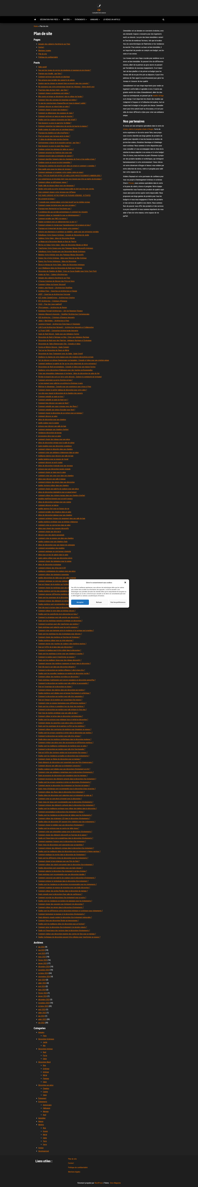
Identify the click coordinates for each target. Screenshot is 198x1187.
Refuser (99, 602)
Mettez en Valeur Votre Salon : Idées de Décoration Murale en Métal (63, 245)
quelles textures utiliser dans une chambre (53, 485)
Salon (45, 1059)
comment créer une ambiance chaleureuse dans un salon (58, 452)
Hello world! (42, 67)
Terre (45, 1141)
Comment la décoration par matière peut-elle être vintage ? (59, 736)
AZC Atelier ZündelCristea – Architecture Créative (56, 298)
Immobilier (42, 1118)
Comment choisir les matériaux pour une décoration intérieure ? (61, 588)
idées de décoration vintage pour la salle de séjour (56, 443)
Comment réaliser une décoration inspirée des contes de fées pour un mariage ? (67, 934)
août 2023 (42, 1009)
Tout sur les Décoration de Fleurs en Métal (53, 350)
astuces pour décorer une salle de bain (52, 426)
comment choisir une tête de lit (49, 532)
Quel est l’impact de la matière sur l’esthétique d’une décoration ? (61, 584)
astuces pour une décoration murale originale (54, 469)
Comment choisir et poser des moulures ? (53, 110)
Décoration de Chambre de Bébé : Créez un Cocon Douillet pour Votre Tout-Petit (67, 271)
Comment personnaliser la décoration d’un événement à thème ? (61, 812)
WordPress (99, 1183)
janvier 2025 (42, 963)
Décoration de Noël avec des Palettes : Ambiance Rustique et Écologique (64, 340)
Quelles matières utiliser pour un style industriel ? (55, 640)
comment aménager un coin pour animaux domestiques (57, 581)
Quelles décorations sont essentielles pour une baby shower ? (60, 868)
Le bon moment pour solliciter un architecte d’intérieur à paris (60, 383)
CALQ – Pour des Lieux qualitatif (50, 304)
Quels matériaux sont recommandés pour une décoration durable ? (62, 874)
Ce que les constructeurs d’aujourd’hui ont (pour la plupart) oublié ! (62, 103)
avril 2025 (41, 953)
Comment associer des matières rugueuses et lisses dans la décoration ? (64, 663)
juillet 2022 (42, 1019)
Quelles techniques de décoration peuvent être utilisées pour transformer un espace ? (69, 937)
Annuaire (94, 19)
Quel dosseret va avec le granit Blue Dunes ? (54, 146)
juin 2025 (41, 947)
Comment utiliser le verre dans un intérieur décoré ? (57, 611)
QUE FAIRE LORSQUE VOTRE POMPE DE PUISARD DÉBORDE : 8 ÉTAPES (64, 195)
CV (99, 10)
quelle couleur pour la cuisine (48, 423)
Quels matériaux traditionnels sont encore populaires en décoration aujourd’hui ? (67, 680)
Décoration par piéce (49, 19)
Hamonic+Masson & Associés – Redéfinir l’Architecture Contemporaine (63, 314)
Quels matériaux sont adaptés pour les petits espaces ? (58, 627)
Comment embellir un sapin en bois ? (51, 396)
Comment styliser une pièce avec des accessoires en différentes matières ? (65, 743)
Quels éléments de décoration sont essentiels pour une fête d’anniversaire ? (65, 762)
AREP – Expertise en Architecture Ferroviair (54, 294)
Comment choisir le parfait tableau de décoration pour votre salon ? (62, 390)
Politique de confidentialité (48, 57)
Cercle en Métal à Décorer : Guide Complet (53, 347)
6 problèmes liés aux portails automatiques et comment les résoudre (63, 212)
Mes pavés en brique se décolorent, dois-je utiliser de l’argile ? (60, 96)
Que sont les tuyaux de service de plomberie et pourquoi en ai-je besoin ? (64, 70)
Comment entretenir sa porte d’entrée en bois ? (55, 380)
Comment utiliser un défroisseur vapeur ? (53, 182)
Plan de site (42, 54)
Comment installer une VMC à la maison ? (53, 218)
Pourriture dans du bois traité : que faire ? (53, 90)
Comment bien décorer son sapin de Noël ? (53, 403)
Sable (45, 1138)
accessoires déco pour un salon (49, 436)
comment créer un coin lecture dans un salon (54, 525)
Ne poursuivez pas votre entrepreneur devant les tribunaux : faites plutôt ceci (66, 87)
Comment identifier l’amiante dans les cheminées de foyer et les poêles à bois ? (67, 159)
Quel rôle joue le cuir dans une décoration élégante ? (57, 667)
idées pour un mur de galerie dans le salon (53, 555)
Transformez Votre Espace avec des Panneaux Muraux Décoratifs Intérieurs (65, 248)
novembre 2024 (44, 970)
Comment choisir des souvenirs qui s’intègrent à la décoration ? (61, 904)
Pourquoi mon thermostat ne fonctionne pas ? (54, 209)
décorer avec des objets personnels (51, 535)
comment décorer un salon (47, 416)
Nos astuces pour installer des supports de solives (56, 80)
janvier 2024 (42, 996)
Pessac (131, 183)
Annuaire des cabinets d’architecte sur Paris (54, 44)
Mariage (46, 1111)
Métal (45, 1075)
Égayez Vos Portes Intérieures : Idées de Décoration (57, 261)
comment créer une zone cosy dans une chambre (56, 476)
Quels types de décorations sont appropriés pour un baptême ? (61, 845)
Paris (45, 1036)
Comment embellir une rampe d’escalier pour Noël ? (56, 410)
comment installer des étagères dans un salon (54, 512)
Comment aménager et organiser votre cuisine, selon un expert (60, 172)
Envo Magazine (115, 1183)
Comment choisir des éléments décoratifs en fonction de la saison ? (62, 835)
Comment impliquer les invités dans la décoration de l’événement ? (62, 855)
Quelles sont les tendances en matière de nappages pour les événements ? (65, 901)
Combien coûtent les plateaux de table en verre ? (56, 149)
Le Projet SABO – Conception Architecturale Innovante (58, 331)
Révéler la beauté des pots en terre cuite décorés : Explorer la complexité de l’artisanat (70, 377)
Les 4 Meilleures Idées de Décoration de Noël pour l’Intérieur (60, 268)
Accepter (80, 602)
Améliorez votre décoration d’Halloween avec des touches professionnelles (65, 370)
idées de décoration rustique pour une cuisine (54, 502)
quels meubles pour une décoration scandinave (55, 446)
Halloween (46, 1108)
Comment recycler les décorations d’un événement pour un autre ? (62, 897)
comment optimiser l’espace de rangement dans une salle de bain (61, 518)
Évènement (42, 1098)
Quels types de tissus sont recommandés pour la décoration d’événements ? (65, 802)
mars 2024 (42, 990)
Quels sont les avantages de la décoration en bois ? (56, 597)
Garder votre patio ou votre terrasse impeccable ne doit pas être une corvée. (66, 189)
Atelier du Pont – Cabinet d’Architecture (52, 274)
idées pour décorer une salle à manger (52, 479)
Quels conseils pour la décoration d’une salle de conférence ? (60, 894)
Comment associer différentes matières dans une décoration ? (60, 594)
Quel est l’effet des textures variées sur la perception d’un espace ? (63, 752)
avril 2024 (41, 986)
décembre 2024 (44, 967)
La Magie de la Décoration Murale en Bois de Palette (57, 241)
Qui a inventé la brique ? (46, 199)
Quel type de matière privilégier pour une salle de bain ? (58, 713)
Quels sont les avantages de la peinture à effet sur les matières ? (61, 726)
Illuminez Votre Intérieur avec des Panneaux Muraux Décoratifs (61, 255)
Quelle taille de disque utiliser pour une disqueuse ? (56, 186)
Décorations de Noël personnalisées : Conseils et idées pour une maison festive (66, 367)
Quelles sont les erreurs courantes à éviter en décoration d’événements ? (64, 782)
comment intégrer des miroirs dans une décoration (56, 482)
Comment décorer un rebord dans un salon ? (54, 106)
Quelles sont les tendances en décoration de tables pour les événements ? (65, 815)
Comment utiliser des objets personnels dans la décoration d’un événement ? (66, 865)
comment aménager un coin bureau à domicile (54, 551)
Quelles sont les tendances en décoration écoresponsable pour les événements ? (67, 884)
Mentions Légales (44, 50)
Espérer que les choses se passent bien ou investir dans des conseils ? (63, 83)
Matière (66, 19)
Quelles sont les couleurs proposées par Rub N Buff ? (57, 120)
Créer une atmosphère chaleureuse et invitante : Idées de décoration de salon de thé (68, 373)
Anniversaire (47, 1105)
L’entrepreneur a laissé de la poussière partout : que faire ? (59, 143)
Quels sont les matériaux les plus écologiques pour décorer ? (60, 634)
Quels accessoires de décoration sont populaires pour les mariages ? (63, 775)
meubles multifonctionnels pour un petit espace (55, 499)
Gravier (45, 1131)
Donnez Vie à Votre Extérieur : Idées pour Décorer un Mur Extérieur (62, 258)
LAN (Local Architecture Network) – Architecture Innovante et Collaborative (66, 327)
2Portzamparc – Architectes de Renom (52, 307)
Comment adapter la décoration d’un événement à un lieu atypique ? (62, 871)
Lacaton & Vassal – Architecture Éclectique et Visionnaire (59, 324)
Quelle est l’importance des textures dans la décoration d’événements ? (64, 930)
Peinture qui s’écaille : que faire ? (50, 73)
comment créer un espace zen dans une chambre (56, 538)
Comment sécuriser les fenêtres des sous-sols (55, 153)
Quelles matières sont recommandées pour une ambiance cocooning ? (63, 604)
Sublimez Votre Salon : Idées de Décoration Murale (56, 238)
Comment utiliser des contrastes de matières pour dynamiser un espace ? (64, 729)
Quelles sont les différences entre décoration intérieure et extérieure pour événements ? (70, 911)
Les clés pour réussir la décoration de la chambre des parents (60, 393)
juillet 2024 (42, 983)
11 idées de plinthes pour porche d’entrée (53, 139)
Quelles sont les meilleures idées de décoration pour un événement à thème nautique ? (69, 851)
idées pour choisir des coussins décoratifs (53, 528)
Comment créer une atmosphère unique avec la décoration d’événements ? (65, 832)
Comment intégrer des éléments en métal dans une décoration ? (61, 601)
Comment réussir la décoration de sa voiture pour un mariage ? (60, 413)
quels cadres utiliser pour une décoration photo (55, 558)
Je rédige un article (111, 19)
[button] (125, 582)
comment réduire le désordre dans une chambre (55, 449)
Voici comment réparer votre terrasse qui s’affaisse (57, 192)
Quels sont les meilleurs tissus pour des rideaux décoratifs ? (59, 660)
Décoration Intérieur (45, 1049)
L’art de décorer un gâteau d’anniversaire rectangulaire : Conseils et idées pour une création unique (73, 360)
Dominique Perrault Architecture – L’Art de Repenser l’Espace (60, 311)
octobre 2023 (43, 1006)
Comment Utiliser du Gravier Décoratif (52, 284)
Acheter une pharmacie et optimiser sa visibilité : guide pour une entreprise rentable (68, 232)
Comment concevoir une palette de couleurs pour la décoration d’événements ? (67, 878)
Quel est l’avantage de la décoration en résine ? (55, 687)
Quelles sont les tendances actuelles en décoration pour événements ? (63, 756)
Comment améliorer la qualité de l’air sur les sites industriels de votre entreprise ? (67, 364)
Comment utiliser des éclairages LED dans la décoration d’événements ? (64, 818)
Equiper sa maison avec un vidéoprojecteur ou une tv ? (57, 222)
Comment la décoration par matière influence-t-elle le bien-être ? (61, 670)
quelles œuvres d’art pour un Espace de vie (53, 509)
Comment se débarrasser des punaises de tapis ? (56, 113)
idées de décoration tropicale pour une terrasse (55, 466)
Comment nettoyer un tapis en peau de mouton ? (55, 116)
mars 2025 (42, 957)
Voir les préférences (117, 602)
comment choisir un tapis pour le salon (52, 472)
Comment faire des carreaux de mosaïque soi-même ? (57, 100)
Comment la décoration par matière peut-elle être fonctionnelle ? (61, 749)
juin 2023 (41, 1016)
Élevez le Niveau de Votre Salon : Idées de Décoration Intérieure (61, 265)
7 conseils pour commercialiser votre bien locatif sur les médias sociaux (64, 202)
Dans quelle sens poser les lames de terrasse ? (55, 169)
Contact (41, 47)
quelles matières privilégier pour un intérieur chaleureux (58, 522)
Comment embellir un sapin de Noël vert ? (53, 400)
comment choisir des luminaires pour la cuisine (54, 561)
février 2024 (42, 993)
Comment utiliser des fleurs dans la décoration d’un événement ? (61, 792)
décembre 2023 (44, 999)
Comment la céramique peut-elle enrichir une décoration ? (59, 617)
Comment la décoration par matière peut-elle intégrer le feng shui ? (62, 710)
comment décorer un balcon (48, 505)
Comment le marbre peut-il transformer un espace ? (57, 657)
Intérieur (46, 1072)
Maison (40, 1121)
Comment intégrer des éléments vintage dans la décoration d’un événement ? (66, 848)
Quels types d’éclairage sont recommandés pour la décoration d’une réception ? (67, 789)
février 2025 (42, 960)
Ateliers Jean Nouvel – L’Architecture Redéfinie (55, 288)
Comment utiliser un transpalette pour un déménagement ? (59, 215)
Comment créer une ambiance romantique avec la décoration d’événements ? (66, 772)
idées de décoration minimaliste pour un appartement (57, 492)
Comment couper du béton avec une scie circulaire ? (57, 205)
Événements (80, 19)
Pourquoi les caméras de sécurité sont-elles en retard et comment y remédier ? (67, 166)
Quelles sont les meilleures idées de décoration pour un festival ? (61, 924)
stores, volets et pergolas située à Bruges (138, 129)
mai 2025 (41, 950)
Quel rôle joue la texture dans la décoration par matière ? (58, 607)
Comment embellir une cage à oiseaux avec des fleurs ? (58, 406)
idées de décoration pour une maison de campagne (56, 545)
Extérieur (46, 1069)
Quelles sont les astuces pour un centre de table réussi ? (58, 828)
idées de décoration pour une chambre (52, 419)
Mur (44, 1045)
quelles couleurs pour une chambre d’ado (52, 542)
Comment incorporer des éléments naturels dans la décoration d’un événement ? (67, 779)
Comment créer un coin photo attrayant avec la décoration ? (60, 799)
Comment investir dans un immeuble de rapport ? (55, 156)
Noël (44, 1052)
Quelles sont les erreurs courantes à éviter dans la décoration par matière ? (65, 733)
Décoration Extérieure (46, 1039)
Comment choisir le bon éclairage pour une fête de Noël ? (59, 861)
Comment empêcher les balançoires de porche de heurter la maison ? (63, 126)
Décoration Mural (44, 1062)
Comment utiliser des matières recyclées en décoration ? (59, 677)
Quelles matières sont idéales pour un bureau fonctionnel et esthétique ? (64, 693)
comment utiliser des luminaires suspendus (53, 574)
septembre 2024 (44, 976)
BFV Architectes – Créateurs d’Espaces (52, 301)
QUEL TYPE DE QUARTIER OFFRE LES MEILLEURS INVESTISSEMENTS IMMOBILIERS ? (70, 176)
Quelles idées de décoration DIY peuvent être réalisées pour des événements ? (66, 822)
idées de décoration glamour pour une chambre (55, 515)
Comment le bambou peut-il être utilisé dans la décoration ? (59, 650)
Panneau (46, 1078)
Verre (45, 1144)
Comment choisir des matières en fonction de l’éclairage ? (59, 637)
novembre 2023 (44, 1003)
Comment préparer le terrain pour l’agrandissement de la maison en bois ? (64, 225)
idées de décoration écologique (49, 565)
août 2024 (42, 980)
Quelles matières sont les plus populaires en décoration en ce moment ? (64, 591)
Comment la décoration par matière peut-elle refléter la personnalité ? (63, 683)
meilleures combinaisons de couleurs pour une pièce (57, 571)
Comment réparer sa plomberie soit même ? (54, 93)
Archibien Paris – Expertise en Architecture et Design (57, 291)
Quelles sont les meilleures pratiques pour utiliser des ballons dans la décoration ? (67, 808)
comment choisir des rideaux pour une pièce (54, 439)
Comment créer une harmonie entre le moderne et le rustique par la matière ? (66, 630)
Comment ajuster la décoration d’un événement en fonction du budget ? (64, 785)
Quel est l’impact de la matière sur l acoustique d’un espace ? (60, 700)
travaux (41, 1148)
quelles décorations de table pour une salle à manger (57, 578)
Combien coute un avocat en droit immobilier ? (55, 162)
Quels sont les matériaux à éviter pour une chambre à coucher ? (61, 654)
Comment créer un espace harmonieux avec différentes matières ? (62, 703)
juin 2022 (41, 1023)
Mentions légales (74, 1172)
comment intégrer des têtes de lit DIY (52, 568)
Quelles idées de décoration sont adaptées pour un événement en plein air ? (65, 795)
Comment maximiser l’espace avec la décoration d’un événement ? (62, 841)
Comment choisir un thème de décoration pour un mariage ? (59, 759)
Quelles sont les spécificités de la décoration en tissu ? (58, 614)
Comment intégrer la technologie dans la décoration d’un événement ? (63, 881)
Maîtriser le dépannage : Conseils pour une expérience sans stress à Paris (64, 387)
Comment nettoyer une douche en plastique (54, 77)
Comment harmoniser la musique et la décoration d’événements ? (61, 914)
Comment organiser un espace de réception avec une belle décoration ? (64, 888)
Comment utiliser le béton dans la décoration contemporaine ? (60, 716)
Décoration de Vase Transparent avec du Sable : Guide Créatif (60, 354)
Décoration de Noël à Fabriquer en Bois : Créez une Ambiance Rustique (63, 337)
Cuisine (45, 1092)
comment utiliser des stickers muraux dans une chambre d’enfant (61, 495)
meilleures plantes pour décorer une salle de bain (55, 456)
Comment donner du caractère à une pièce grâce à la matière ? (61, 723)
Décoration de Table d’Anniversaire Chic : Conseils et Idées (59, 344)
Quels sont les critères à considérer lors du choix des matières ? (61, 706)
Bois (44, 1065)
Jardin (45, 1042)
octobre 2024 (43, 973)
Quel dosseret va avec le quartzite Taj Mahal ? (54, 123)
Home (36, 26)
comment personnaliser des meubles (51, 548)
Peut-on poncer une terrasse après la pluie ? (54, 136)
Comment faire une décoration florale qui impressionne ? (58, 920)
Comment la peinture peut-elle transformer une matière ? (58, 624)
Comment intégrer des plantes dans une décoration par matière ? (61, 690)
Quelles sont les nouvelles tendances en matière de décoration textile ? (64, 673)
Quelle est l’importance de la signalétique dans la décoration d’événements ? (65, 838)
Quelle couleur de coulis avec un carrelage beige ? (56, 129)
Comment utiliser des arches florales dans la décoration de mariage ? (63, 891)
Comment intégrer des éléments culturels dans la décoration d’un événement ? (66, 805)
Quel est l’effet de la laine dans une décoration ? (55, 647)
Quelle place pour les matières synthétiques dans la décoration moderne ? (64, 739)
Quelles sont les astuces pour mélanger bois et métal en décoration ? (63, 719)
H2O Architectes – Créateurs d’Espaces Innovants (56, 317)
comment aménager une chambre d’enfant (53, 429)
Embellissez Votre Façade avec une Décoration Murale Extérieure (61, 251)
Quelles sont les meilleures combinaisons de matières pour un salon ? (63, 746)
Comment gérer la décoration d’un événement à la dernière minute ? (62, 927)
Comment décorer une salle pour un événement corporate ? (59, 766)
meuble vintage (158, 96)
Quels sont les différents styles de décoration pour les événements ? (63, 858)
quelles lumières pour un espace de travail (53, 459)
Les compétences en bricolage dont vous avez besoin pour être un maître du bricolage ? (70, 179)
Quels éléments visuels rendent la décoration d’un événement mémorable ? (65, 917)
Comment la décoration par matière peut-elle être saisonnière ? (61, 696)
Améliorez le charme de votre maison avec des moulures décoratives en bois (65, 357)
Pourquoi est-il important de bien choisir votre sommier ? (58, 228)
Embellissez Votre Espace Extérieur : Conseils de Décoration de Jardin (63, 235)
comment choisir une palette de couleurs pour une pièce (58, 489)
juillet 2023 (42, 1013)
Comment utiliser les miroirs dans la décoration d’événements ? (61, 907)
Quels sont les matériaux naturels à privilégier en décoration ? (60, 621)
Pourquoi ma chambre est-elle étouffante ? (53, 133)
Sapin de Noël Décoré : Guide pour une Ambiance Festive (58, 334)
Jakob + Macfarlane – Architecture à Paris (53, 321)
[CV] (35, 19)
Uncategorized (43, 1151)
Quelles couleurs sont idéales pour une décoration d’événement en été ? (64, 769)
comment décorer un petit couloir (50, 462)
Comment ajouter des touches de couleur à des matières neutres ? (62, 644)
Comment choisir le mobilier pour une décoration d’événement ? (61, 825)
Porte (45, 1055)
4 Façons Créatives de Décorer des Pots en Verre (56, 281)
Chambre (46, 1088)
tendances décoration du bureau (50, 433)
